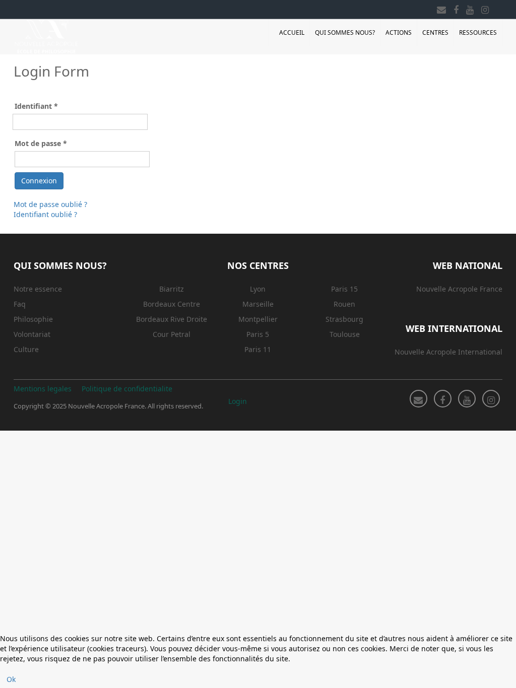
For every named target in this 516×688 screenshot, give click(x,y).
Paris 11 (257, 349)
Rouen (344, 304)
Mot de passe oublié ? (50, 204)
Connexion (39, 180)
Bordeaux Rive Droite (171, 319)
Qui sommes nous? (345, 32)
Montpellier (258, 319)
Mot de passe (41, 143)
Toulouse (345, 334)
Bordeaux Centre (171, 304)
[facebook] (456, 8)
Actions (398, 32)
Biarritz (171, 289)
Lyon (258, 289)
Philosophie (33, 319)
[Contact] (441, 8)
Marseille (258, 304)
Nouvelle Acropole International (448, 352)
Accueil (291, 32)
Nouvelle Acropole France (459, 289)
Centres (435, 32)
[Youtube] (470, 8)
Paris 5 (257, 334)
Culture (26, 349)
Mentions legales (43, 388)
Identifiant (36, 106)
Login (237, 401)
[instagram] (485, 8)
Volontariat (32, 334)
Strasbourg (344, 319)
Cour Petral (171, 334)
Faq (20, 304)
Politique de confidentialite (127, 388)
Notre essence (38, 289)
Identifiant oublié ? (45, 214)
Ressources (478, 32)
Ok (11, 679)
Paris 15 (344, 289)
